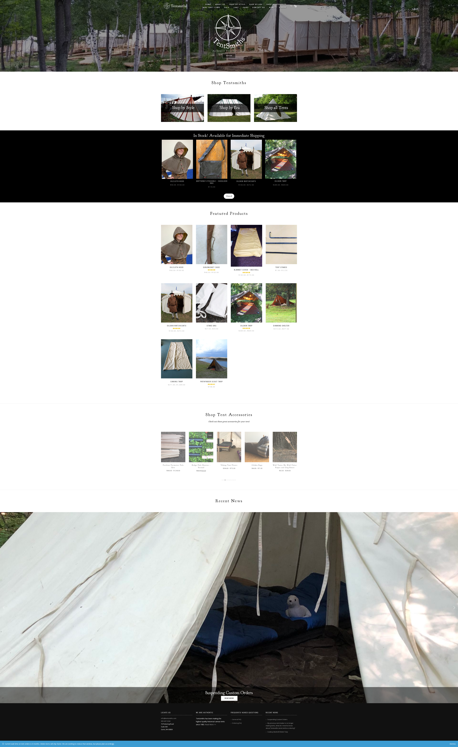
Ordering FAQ (237, 723)
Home (208, 4)
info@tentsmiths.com (168, 718)
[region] (229, 36)
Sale (226, 7)
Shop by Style (237, 4)
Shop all (229, 196)
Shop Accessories (276, 4)
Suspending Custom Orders (229, 692)
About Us (220, 4)
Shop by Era (255, 4)
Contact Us (258, 7)
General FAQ (236, 719)
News (272, 7)
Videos (282, 7)
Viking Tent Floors (173, 465)
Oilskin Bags (201, 465)
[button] (229, 607)
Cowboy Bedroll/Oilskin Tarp (277, 732)
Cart (236, 7)
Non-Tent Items (211, 7)
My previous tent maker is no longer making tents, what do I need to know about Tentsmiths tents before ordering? (280, 725)
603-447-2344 (165, 721)
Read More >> (210, 724)
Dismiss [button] (453, 744)
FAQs (245, 7)
